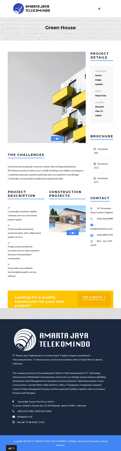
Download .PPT (101, 180)
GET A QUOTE (92, 297)
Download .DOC (101, 165)
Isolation (99, 84)
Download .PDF (101, 151)
